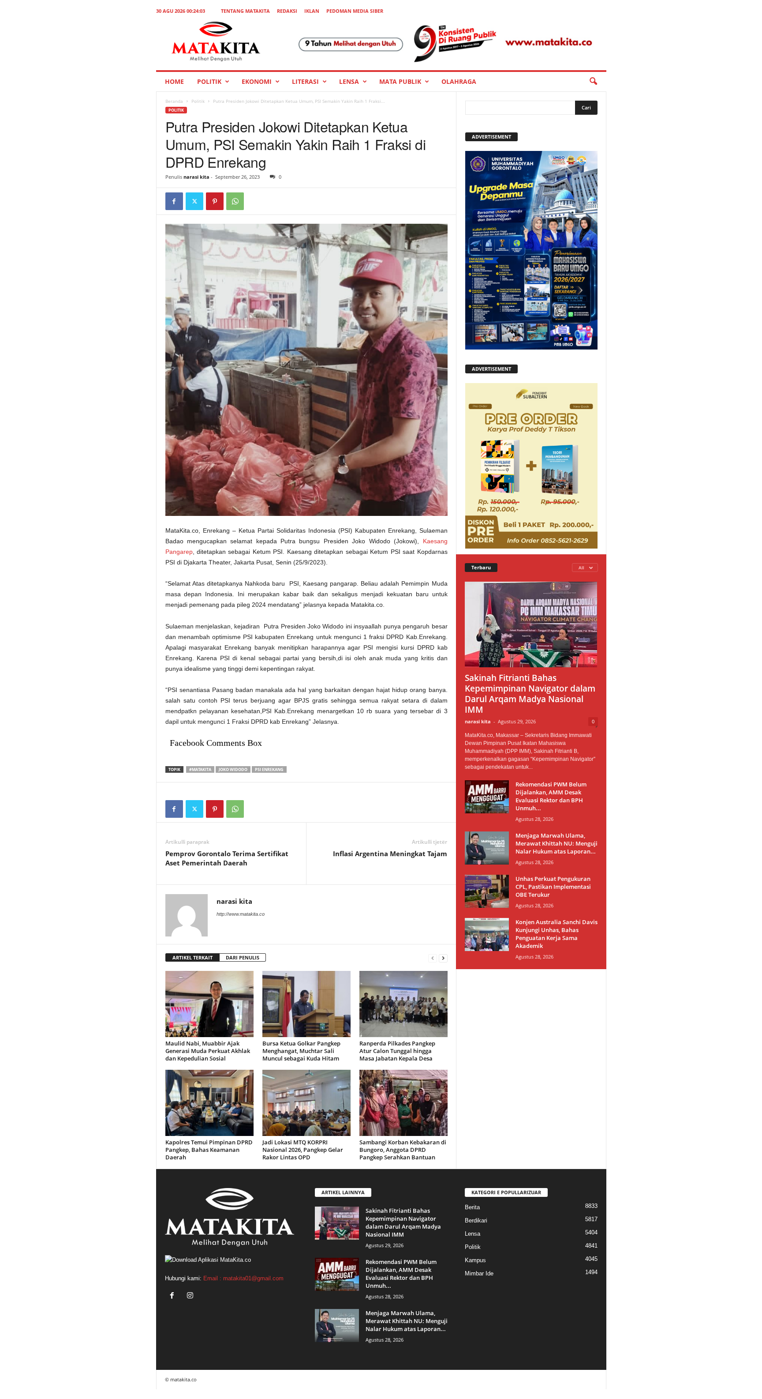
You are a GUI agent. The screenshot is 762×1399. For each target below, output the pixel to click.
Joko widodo (233, 769)
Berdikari (476, 1220)
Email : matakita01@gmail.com (243, 1278)
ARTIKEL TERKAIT (192, 957)
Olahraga (458, 81)
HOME (174, 81)
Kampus (475, 1260)
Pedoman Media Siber (354, 11)
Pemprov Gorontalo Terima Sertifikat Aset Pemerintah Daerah (226, 858)
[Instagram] (191, 1296)
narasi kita (196, 176)
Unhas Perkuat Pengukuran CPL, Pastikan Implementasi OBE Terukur (553, 887)
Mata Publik (400, 81)
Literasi (305, 81)
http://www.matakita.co (241, 914)
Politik (209, 81)
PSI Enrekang (269, 769)
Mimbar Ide (479, 1273)
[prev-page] (432, 958)
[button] (593, 81)
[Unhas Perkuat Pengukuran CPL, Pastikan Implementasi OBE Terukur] (487, 891)
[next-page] (443, 958)
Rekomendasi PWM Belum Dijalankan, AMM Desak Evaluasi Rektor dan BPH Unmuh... (550, 796)
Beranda (174, 101)
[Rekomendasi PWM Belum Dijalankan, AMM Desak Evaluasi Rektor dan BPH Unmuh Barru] (487, 796)
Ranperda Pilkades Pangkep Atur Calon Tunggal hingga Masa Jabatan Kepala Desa (397, 1050)
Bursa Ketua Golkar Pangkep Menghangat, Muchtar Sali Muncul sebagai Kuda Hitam (301, 1050)
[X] (194, 201)
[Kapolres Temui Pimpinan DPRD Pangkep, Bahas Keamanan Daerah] (209, 1103)
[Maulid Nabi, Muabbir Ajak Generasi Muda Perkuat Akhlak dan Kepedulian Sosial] (209, 1004)
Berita (472, 1207)
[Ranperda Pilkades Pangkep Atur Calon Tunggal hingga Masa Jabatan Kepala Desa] (403, 1004)
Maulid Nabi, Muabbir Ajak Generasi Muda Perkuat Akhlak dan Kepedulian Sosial (207, 1050)
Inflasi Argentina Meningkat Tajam (390, 853)
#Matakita (200, 769)
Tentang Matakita (245, 11)
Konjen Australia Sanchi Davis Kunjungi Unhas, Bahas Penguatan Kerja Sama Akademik (556, 934)
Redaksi (287, 11)
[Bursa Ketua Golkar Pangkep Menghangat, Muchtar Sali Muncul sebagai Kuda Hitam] (306, 1004)
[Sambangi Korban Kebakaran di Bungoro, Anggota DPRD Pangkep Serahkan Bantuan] (403, 1103)
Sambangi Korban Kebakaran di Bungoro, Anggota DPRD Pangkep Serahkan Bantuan (402, 1149)
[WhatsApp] (235, 201)
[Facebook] (174, 201)
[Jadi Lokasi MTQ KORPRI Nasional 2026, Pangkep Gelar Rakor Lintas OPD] (306, 1103)
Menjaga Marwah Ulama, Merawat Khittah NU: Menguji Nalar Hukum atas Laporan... (556, 843)
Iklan (311, 11)
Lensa (349, 81)
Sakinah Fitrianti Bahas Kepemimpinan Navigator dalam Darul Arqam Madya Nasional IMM (530, 693)
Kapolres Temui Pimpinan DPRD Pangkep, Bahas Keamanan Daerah (209, 1149)
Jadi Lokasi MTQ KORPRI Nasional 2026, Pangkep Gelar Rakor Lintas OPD (302, 1149)
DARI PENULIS (242, 957)
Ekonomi (257, 81)
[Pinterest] (215, 201)
